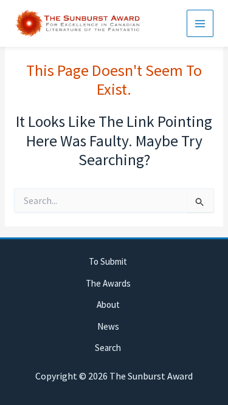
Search (108, 347)
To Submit (108, 261)
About (108, 304)
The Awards (108, 283)
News (108, 326)
